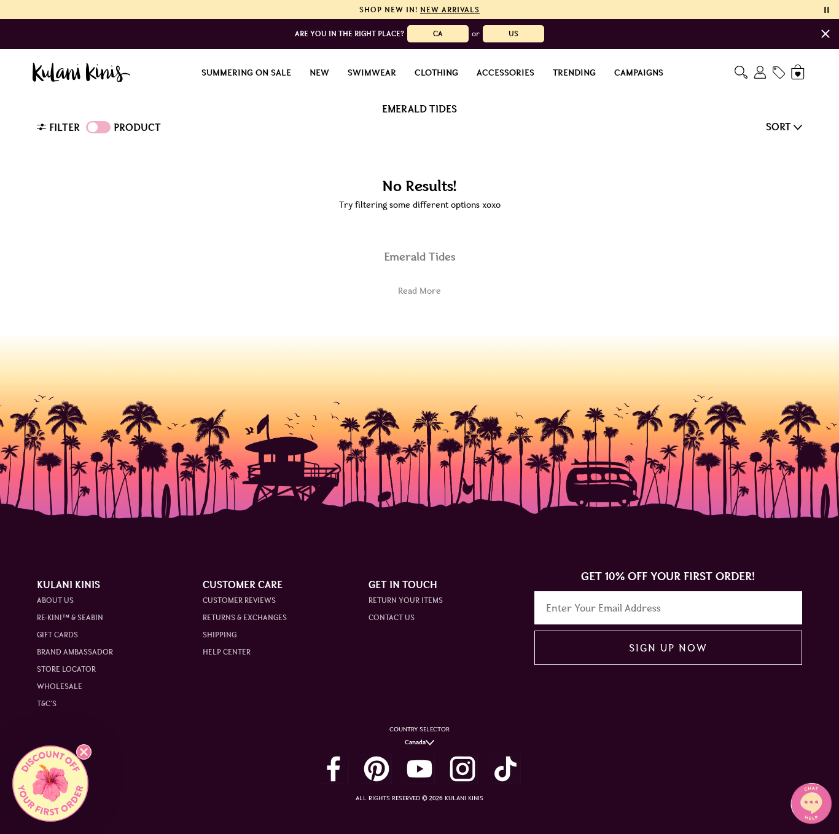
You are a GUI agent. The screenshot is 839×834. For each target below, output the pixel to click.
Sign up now (668, 648)
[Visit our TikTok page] (505, 768)
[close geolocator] (825, 33)
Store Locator (66, 669)
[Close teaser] (84, 752)
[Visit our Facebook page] (333, 768)
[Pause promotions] (827, 10)
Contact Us (392, 617)
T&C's (47, 703)
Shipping (219, 634)
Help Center (227, 651)
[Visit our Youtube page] (419, 768)
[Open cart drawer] (798, 72)
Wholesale (59, 686)
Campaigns (638, 72)
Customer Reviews (239, 600)
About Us (55, 600)
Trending (574, 72)
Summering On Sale (246, 72)
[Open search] (741, 72)
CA (438, 33)
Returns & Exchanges (245, 617)
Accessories (505, 72)
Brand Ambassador (75, 651)
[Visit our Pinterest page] (376, 768)
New (319, 72)
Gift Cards (57, 634)
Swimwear (372, 72)
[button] (50, 783)
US (513, 33)
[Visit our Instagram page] (462, 768)
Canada (415, 742)
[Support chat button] (811, 803)
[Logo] (81, 72)
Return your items (406, 600)
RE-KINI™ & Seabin (70, 617)
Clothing (436, 72)
